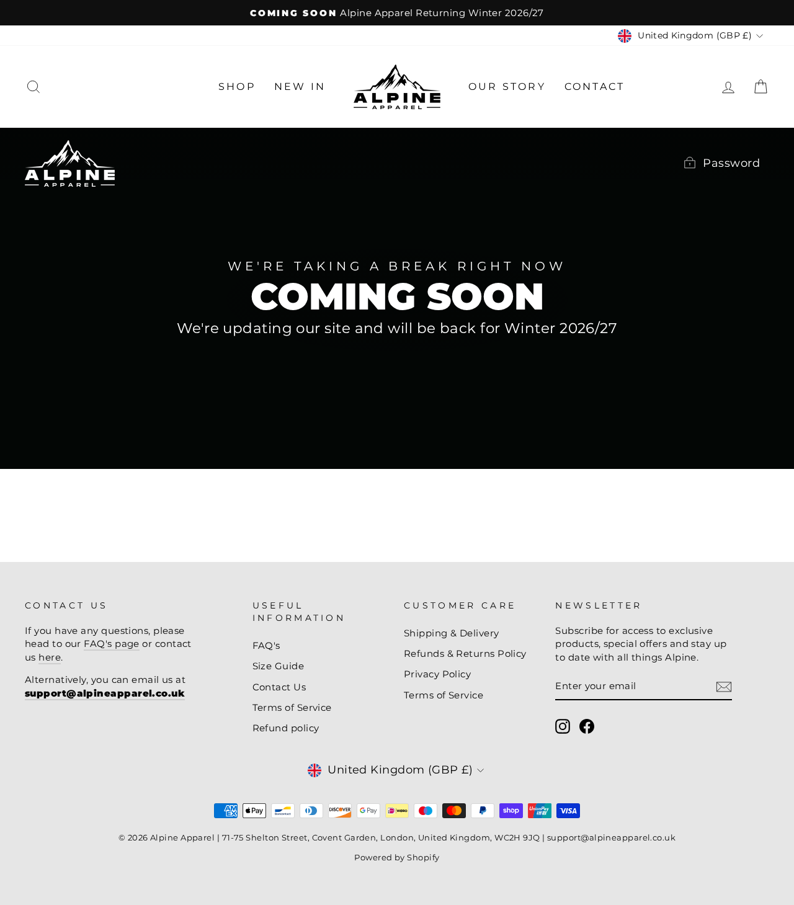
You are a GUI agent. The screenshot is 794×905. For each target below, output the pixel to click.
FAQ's (266, 645)
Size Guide (278, 666)
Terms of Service (292, 707)
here (49, 657)
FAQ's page (112, 643)
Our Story (507, 86)
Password (731, 163)
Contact (594, 86)
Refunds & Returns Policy (465, 653)
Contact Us (279, 687)
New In (300, 86)
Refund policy (285, 728)
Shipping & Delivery (451, 633)
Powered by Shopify (396, 857)
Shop (237, 86)
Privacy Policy (437, 674)
